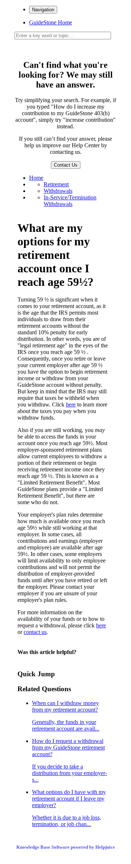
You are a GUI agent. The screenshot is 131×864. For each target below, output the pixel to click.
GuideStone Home (50, 22)
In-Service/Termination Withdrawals (70, 200)
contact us (35, 632)
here (71, 404)
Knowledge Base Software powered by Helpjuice (65, 847)
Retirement (56, 184)
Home (36, 178)
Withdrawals (58, 191)
